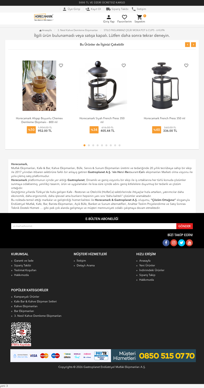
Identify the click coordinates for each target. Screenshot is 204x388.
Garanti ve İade (23, 260)
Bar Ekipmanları (24, 311)
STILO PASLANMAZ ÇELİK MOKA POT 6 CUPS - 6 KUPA (134, 30)
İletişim (138, 9)
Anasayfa (46, 30)
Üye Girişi (71, 9)
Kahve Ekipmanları (26, 306)
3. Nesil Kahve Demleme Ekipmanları (38, 316)
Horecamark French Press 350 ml (164, 118)
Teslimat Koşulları (25, 270)
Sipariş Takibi (117, 9)
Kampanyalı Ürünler (26, 296)
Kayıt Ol (93, 9)
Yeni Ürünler (147, 265)
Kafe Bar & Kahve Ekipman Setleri (35, 301)
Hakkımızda (21, 275)
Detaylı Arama (86, 265)
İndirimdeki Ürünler (151, 270)
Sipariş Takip (147, 275)
